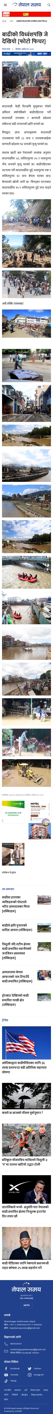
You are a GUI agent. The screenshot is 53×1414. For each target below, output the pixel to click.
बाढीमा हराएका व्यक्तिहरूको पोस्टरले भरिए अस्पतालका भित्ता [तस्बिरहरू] (16, 904)
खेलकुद (24, 1395)
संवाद (45, 1390)
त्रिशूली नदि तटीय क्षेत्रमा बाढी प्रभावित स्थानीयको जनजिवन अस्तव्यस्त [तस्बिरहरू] (16, 951)
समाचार (17, 1390)
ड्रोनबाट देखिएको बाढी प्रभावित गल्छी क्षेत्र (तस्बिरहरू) (15, 1000)
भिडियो (15, 1395)
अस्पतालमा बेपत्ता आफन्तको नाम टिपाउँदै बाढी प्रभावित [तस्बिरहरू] (17, 977)
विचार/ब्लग (35, 1390)
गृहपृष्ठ (4, 21)
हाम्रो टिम (27, 1305)
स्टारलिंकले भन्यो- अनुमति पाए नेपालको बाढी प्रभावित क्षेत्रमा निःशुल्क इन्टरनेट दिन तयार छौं (25, 1211)
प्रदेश (6, 1399)
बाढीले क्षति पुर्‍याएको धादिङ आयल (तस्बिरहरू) (17, 928)
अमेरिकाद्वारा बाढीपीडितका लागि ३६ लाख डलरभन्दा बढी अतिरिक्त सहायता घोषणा (24, 1067)
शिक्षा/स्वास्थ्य (36, 1395)
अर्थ (25, 1390)
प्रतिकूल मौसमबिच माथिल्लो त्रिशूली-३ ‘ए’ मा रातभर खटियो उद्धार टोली (24, 1162)
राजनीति (7, 1390)
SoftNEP (18, 1411)
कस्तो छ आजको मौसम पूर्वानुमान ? (22, 1113)
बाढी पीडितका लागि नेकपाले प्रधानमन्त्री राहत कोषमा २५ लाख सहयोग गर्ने (25, 1266)
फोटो (11, 21)
